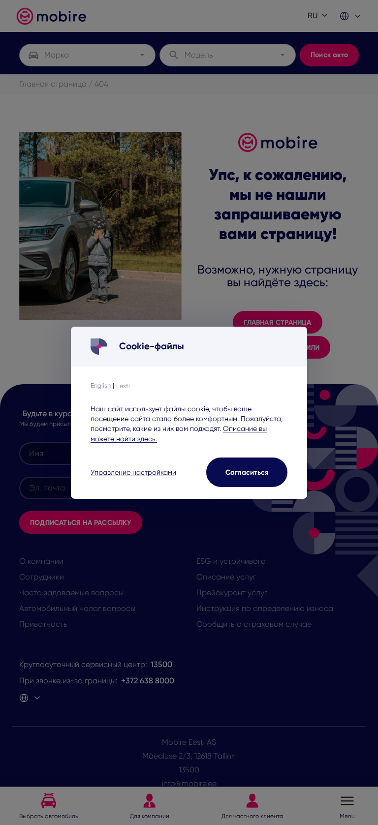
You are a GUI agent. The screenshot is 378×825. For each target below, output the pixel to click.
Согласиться (246, 471)
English (101, 385)
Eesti (123, 386)
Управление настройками (133, 472)
